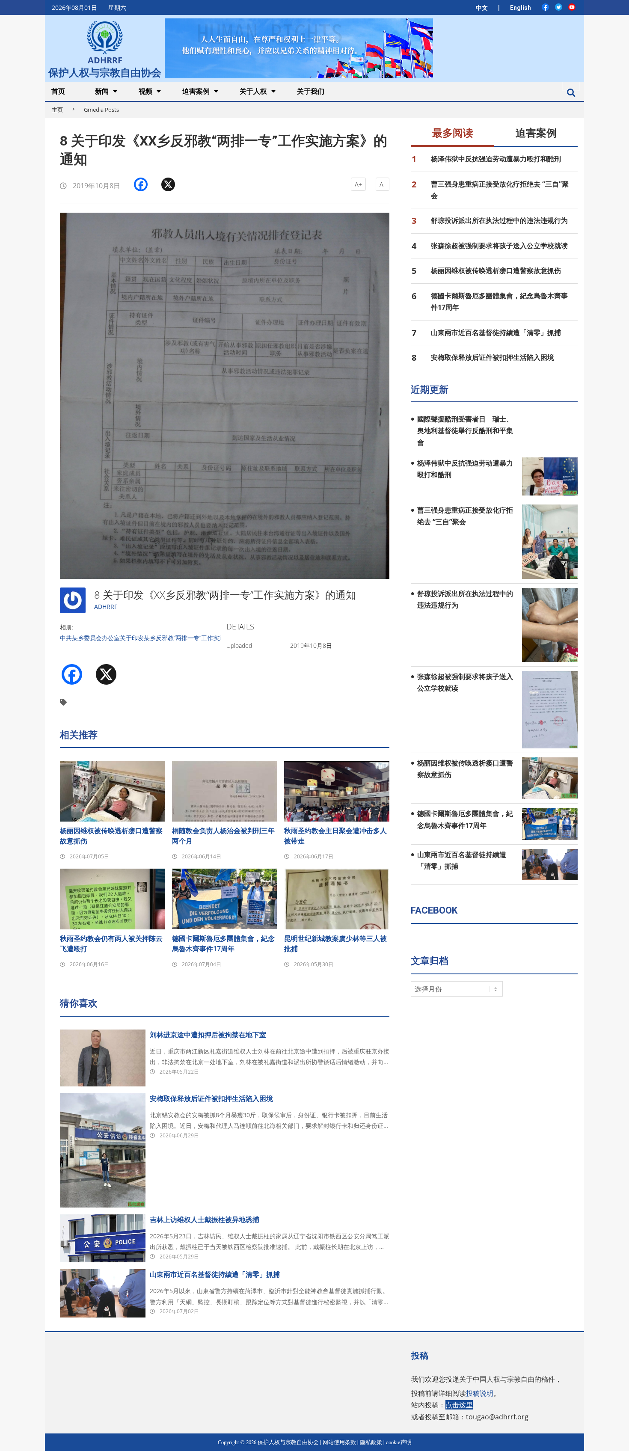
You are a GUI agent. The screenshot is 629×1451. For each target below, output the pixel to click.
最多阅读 (452, 133)
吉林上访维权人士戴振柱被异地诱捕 (204, 1219)
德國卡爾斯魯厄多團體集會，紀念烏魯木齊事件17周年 (223, 943)
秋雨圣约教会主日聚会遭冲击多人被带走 (335, 836)
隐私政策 (371, 1442)
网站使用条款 (339, 1442)
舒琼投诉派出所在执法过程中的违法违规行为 (499, 220)
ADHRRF (105, 606)
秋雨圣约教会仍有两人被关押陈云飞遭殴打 (111, 943)
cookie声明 (399, 1442)
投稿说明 (479, 1393)
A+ (358, 184)
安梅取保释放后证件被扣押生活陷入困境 (211, 1098)
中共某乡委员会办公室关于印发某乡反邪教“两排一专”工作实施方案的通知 (157, 638)
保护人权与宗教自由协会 (104, 71)
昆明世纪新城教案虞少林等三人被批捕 (335, 943)
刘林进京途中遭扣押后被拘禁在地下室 (208, 1034)
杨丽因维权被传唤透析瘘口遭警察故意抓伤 (111, 836)
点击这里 (459, 1404)
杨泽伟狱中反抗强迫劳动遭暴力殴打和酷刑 (496, 158)
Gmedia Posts (101, 109)
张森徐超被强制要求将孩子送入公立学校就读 (499, 245)
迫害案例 (536, 133)
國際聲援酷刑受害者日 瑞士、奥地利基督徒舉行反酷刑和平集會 (465, 430)
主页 (57, 109)
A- (383, 184)
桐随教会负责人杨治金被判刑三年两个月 (223, 836)
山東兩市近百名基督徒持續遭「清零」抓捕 (215, 1274)
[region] (299, 48)
